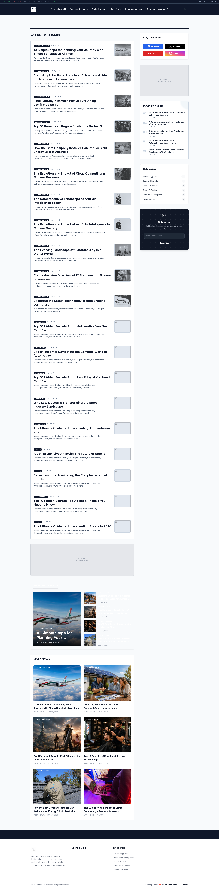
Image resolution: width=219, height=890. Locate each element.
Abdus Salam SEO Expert (176, 885)
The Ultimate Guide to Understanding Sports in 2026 (72, 526)
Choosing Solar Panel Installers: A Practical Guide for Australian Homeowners (70, 77)
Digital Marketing (99, 9)
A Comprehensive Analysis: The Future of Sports (69, 453)
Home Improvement (133, 9)
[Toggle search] (185, 9)
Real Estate (116, 9)
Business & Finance (79, 9)
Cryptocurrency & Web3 (157, 9)
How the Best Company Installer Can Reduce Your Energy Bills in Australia (114, 641)
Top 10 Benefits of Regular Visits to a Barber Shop (70, 126)
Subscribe (164, 243)
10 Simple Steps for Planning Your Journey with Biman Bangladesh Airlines (68, 52)
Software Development (123, 858)
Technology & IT (58, 9)
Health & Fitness (120, 862)
